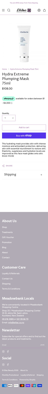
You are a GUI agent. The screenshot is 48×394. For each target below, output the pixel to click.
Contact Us (7, 278)
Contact (6, 257)
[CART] (44, 10)
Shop (4, 227)
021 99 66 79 (22, 319)
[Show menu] (3, 10)
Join (42, 345)
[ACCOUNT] (39, 10)
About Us (24, 370)
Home (4, 69)
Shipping (10, 175)
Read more (8, 156)
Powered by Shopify (27, 380)
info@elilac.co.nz (16, 322)
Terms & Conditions (11, 288)
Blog (4, 247)
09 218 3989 (8, 319)
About (5, 252)
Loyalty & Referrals (11, 273)
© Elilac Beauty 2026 (10, 370)
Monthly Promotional (10, 375)
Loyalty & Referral (28, 375)
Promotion (7, 242)
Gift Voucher (8, 237)
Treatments (7, 232)
